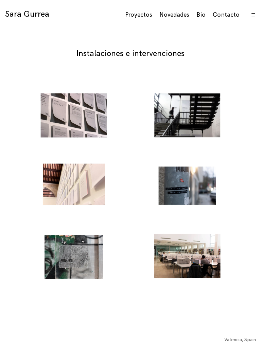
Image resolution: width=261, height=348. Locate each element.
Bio (201, 14)
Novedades (174, 14)
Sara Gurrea (27, 14)
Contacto (226, 14)
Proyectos (138, 14)
